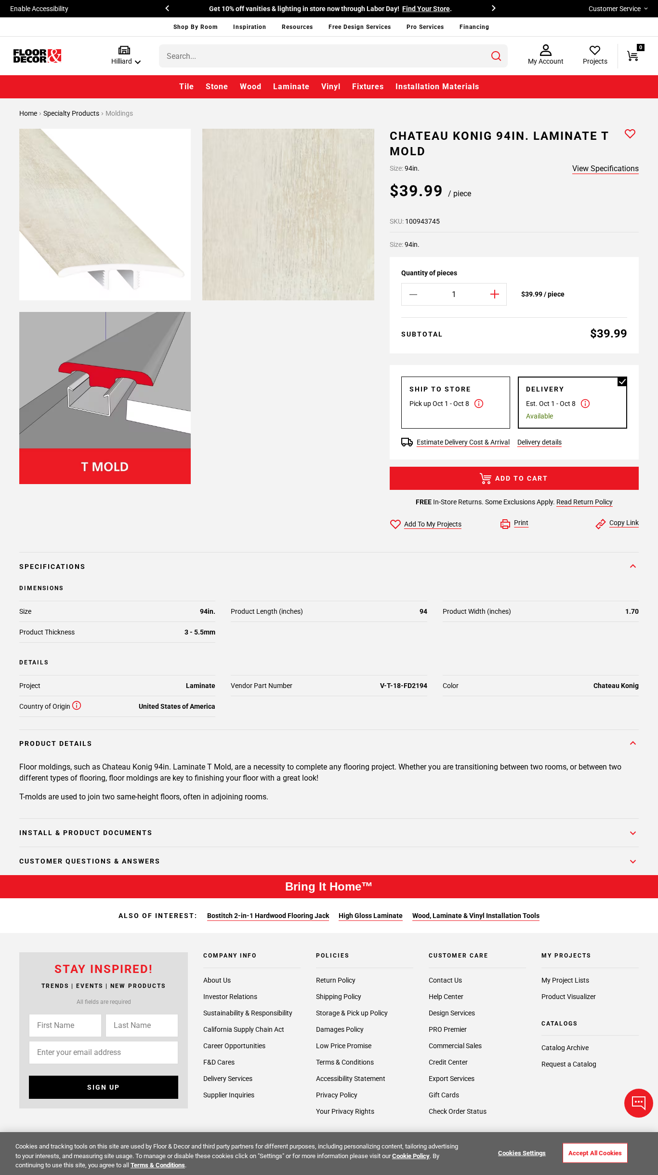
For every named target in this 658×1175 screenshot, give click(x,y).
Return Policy (335, 980)
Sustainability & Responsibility (247, 1013)
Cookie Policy (411, 1156)
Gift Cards (444, 1095)
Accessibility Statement (350, 1078)
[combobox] (333, 56)
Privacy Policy (336, 1095)
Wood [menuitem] (251, 86)
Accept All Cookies (595, 1152)
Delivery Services (227, 1078)
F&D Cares (219, 1062)
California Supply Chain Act (243, 1029)
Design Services (452, 1013)
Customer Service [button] (615, 9)
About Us (217, 980)
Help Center (446, 996)
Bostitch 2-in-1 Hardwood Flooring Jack (268, 915)
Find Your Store (426, 9)
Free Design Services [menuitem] (360, 27)
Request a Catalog (568, 1064)
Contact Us (445, 980)
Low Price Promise (343, 1046)
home (29, 113)
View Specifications (605, 168)
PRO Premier (448, 1029)
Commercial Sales (455, 1046)
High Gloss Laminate (371, 915)
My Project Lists (565, 980)
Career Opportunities (234, 1046)
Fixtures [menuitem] (368, 86)
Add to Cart (521, 478)
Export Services (451, 1078)
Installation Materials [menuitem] (437, 86)
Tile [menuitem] (186, 86)
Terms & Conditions (345, 1062)
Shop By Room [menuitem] (195, 27)
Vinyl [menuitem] (331, 86)
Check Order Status (458, 1111)
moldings (119, 113)
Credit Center (448, 1062)
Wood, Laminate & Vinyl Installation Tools (476, 915)
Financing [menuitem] (474, 27)
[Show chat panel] (638, 1103)
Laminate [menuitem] (291, 86)
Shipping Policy (338, 996)
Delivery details (539, 442)
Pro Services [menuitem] (425, 27)
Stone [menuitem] (217, 86)
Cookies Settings (522, 1152)
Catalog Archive (565, 1048)
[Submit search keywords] (496, 56)
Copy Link (624, 523)
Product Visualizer (568, 996)
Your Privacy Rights (345, 1111)
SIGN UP (103, 1087)
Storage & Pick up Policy (352, 1013)
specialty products (72, 113)
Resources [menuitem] (297, 27)
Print (521, 523)
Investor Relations (230, 996)
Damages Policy (340, 1029)
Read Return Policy (584, 502)
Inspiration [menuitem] (249, 27)
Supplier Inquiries (228, 1095)
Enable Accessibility (39, 9)
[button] (124, 55)
